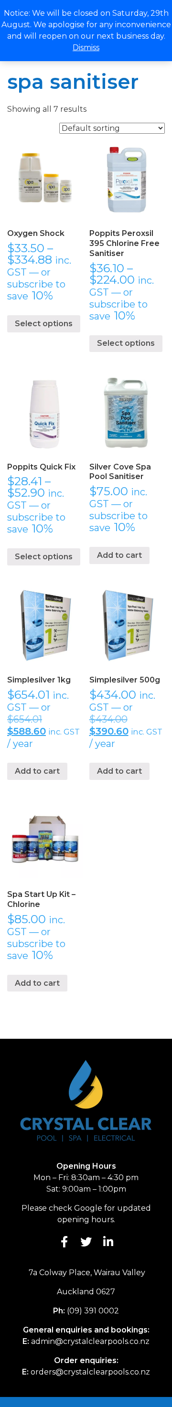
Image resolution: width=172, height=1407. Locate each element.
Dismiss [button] (86, 47)
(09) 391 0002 (93, 1310)
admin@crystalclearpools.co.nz (90, 1341)
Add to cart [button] (119, 555)
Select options (44, 323)
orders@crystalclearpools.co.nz (90, 1371)
